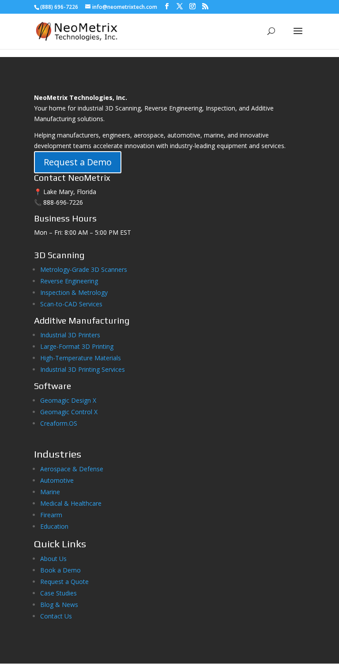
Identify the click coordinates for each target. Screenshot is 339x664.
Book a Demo (60, 570)
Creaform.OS (58, 423)
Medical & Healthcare (71, 503)
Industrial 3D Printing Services (82, 369)
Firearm (52, 515)
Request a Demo (78, 162)
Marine (50, 492)
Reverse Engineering (69, 281)
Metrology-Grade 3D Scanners (83, 269)
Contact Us (56, 616)
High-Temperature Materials (80, 358)
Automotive (57, 480)
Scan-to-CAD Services (71, 304)
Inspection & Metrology (74, 292)
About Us (53, 558)
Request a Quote (64, 581)
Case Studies (58, 593)
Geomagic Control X (69, 412)
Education (54, 526)
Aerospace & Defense (71, 469)
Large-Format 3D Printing (76, 346)
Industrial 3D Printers (70, 335)
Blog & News (59, 604)
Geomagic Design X (68, 400)
